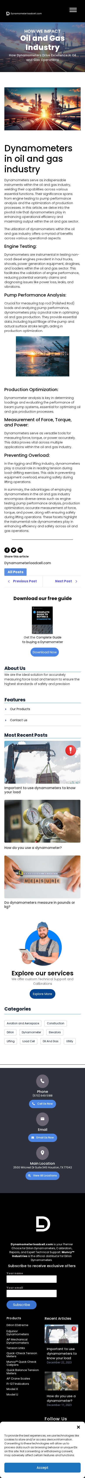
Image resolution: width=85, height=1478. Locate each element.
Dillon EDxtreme (17, 1325)
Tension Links (16, 1348)
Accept (42, 1467)
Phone (42, 1091)
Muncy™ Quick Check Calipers (21, 1363)
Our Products (20, 709)
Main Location (42, 1163)
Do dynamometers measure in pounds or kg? (39, 904)
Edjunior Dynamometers (18, 1332)
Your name (15, 1273)
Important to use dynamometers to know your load (39, 790)
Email (42, 1129)
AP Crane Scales (18, 1378)
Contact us (18, 720)
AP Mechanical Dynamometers (18, 1341)
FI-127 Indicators (18, 1384)
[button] (78, 1427)
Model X (12, 1389)
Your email (15, 1288)
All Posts (15, 571)
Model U (12, 1394)
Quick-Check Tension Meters (22, 1354)
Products (14, 1318)
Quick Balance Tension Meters (23, 1371)
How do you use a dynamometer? (33, 848)
